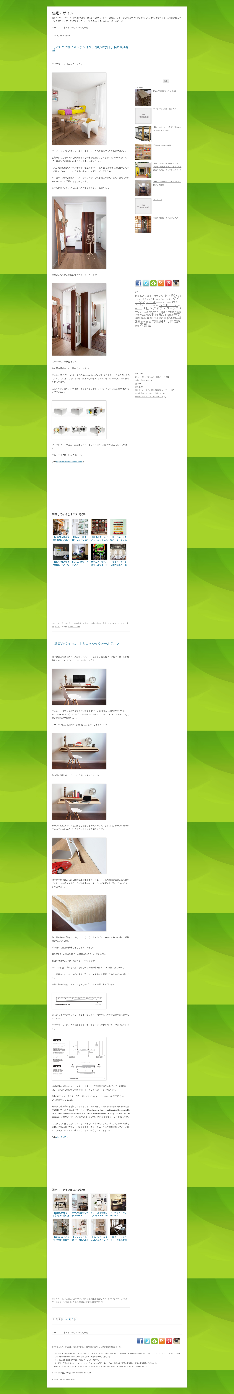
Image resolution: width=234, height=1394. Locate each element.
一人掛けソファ (149, 312)
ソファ (169, 299)
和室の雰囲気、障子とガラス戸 (165, 218)
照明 (143, 322)
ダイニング (157, 200)
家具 (104, 623)
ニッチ (167, 302)
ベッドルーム (168, 305)
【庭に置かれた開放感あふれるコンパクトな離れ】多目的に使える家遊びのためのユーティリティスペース (167, 166)
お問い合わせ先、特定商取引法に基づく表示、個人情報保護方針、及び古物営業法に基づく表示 (87, 1347)
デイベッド (160, 302)
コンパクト (116, 1299)
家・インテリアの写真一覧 (76, 27)
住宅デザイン (63, 13)
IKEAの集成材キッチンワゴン (165, 91)
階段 (137, 326)
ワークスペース (58, 1302)
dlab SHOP (61, 1137)
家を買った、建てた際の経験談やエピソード (152, 390)
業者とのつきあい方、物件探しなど (149, 397)
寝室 (177, 314)
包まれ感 (145, 314)
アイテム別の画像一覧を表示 (164, 109)
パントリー (154, 305)
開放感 (175, 321)
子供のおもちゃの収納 (162, 145)
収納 (154, 314)
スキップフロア (161, 299)
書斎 (67, 1302)
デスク (123, 623)
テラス (151, 302)
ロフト (161, 308)
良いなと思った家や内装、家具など (76, 623)
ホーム (55, 27)
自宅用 (75, 1302)
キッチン (115, 623)
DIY (137, 295)
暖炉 (161, 318)
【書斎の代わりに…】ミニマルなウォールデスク (86, 643)
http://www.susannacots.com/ (69, 462)
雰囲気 (81, 1302)
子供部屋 (169, 315)
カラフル (158, 295)
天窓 (161, 314)
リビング (149, 308)
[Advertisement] (83, 57)
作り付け (161, 311)
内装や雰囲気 (96, 623)
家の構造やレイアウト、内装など (148, 393)
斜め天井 (154, 318)
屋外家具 (140, 317)
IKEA (142, 296)
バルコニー (144, 305)
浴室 (138, 321)
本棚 (173, 317)
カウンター (149, 296)
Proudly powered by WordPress (63, 1379)
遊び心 (57, 627)
